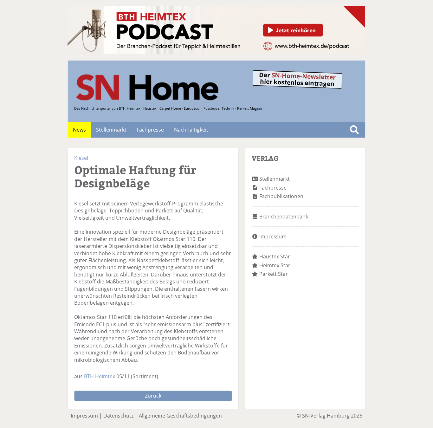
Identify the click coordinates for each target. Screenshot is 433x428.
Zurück (153, 395)
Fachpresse (150, 129)
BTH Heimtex (99, 376)
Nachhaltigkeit (191, 129)
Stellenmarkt (111, 129)
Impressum (273, 236)
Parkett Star (273, 273)
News (79, 129)
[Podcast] (216, 52)
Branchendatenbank (283, 216)
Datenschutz (118, 415)
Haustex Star (274, 256)
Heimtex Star (274, 265)
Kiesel (81, 157)
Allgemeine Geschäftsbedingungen (180, 415)
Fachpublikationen (281, 196)
